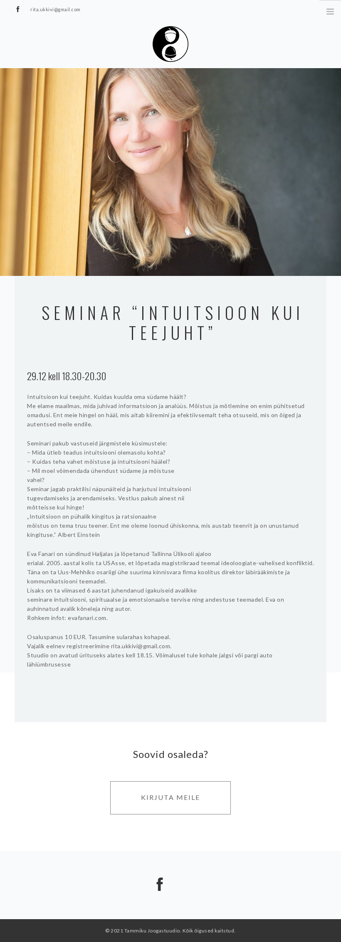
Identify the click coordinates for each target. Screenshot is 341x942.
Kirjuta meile (170, 797)
